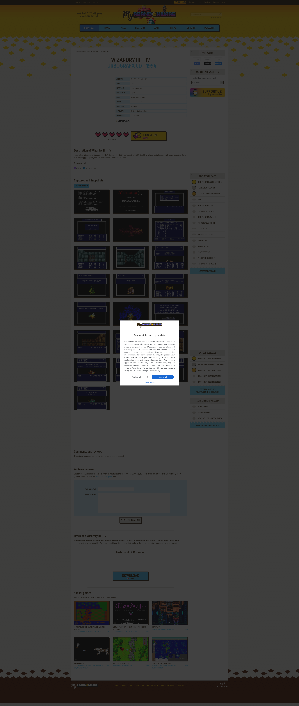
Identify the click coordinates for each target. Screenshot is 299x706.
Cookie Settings (142, 370)
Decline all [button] (136, 377)
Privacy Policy (154, 370)
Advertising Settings (140, 368)
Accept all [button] (163, 377)
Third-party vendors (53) (146, 355)
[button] (149, 382)
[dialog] (149, 353)
